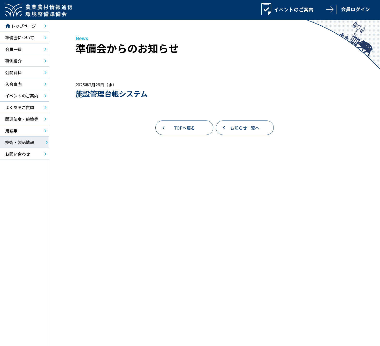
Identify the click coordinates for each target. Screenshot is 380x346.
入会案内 (13, 84)
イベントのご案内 (21, 96)
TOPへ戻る (184, 128)
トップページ (23, 26)
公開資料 (13, 72)
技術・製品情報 (19, 142)
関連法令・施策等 (21, 119)
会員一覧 (13, 49)
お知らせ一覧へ (244, 128)
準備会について (19, 37)
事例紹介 (13, 61)
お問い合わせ (17, 154)
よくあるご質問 (19, 107)
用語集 (11, 130)
